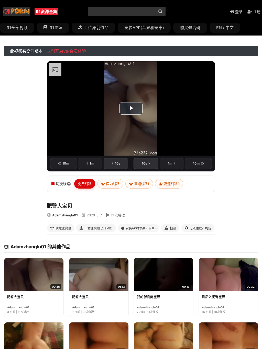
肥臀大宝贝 (15, 297)
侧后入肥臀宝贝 (213, 297)
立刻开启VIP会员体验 (66, 51)
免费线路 (84, 184)
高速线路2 (171, 184)
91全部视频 (17, 27)
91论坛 (55, 27)
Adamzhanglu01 (65, 215)
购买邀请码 (190, 27)
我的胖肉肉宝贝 (148, 297)
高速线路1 (141, 184)
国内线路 (112, 184)
